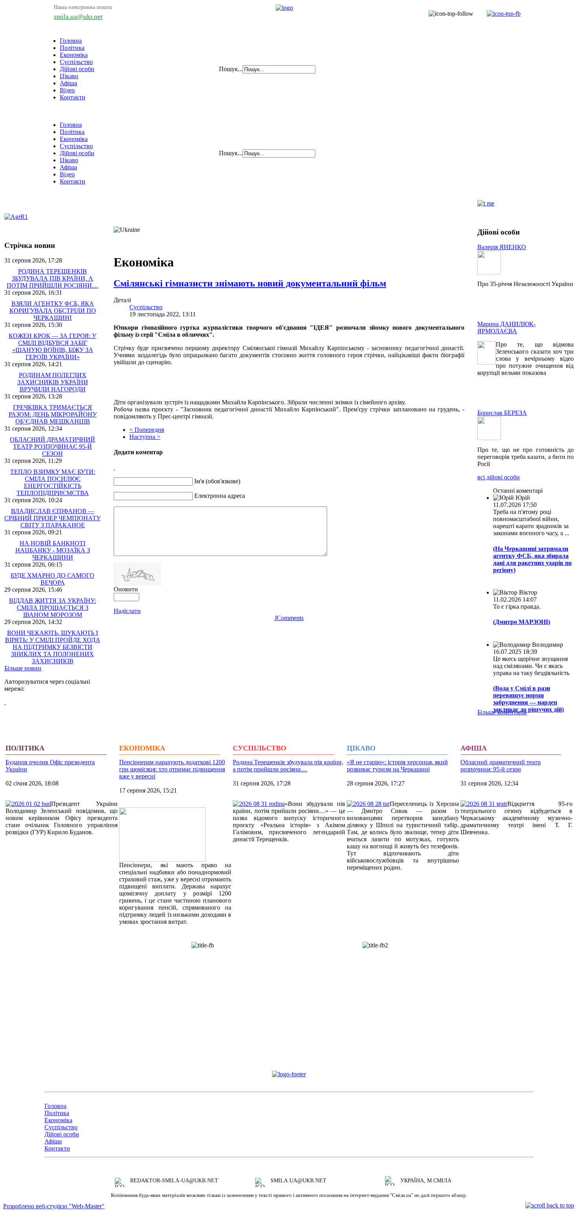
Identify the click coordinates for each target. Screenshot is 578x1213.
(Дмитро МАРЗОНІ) (521, 621)
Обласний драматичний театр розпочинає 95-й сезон (52, 446)
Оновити (126, 589)
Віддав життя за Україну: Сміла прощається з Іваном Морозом (52, 607)
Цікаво (69, 76)
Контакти (72, 97)
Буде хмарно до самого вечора (52, 579)
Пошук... (231, 69)
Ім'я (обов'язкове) (217, 481)
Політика (72, 47)
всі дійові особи (498, 477)
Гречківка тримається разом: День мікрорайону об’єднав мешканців (53, 414)
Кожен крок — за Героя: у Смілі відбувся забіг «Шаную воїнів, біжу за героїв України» (52, 346)
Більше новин (22, 668)
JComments (289, 618)
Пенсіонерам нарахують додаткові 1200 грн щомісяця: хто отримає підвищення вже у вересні (172, 769)
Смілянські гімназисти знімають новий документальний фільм (250, 283)
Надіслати (127, 610)
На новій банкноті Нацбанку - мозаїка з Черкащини (52, 550)
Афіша (68, 83)
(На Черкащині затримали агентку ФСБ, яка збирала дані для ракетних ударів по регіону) (532, 559)
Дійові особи (77, 69)
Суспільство (76, 62)
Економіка (74, 54)
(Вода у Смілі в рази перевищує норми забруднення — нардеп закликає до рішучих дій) (528, 699)
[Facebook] (5, 702)
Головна (71, 40)
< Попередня (146, 429)
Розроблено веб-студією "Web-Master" (54, 1206)
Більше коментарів (502, 712)
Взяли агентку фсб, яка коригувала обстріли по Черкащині (52, 310)
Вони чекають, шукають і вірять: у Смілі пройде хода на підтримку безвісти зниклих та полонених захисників (52, 646)
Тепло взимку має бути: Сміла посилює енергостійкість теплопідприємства (52, 482)
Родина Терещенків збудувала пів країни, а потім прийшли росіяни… (52, 278)
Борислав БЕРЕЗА (502, 412)
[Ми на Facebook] (500, 13)
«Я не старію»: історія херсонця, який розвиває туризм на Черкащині (397, 766)
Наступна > (144, 436)
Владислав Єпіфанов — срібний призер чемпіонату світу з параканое (52, 518)
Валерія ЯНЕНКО (501, 247)
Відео (67, 90)
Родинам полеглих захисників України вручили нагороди (52, 382)
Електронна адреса (219, 495)
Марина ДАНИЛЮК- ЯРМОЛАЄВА (506, 327)
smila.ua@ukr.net (78, 16)
